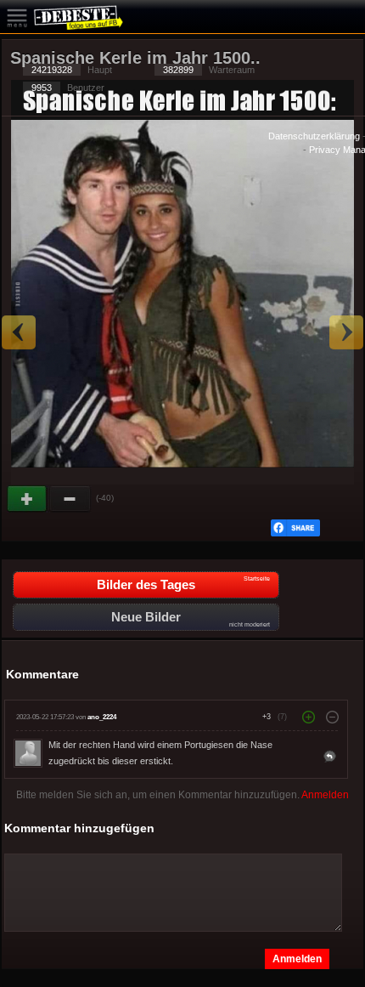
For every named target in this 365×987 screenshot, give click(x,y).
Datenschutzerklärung (314, 136)
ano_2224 (101, 717)
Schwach (70, 499)
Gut (28, 499)
